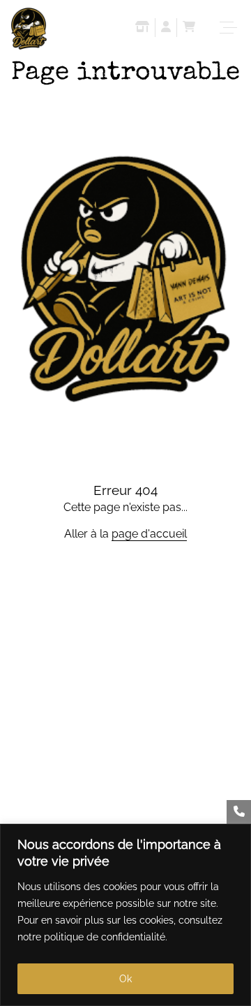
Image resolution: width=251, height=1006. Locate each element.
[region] (125, 915)
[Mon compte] (165, 28)
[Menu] (230, 28)
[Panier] (189, 28)
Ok (125, 978)
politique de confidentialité (104, 936)
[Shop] (142, 28)
